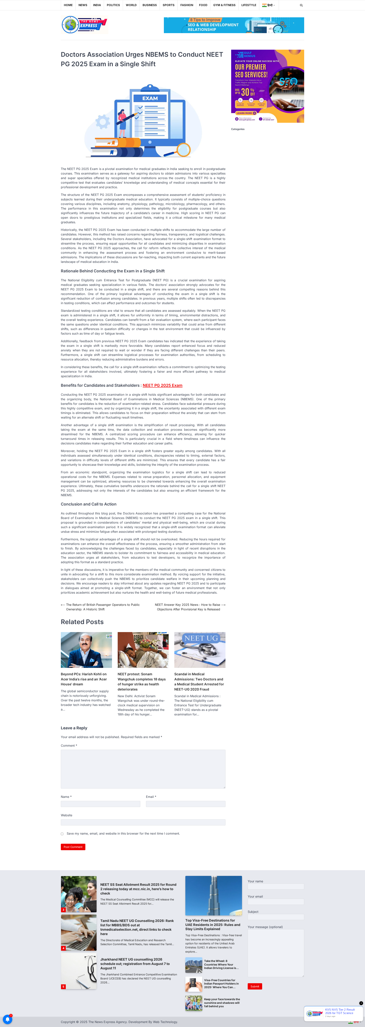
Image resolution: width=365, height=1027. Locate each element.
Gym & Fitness (224, 5)
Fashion (186, 5)
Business (150, 5)
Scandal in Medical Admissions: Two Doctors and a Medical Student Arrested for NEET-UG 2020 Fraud (199, 681)
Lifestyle (248, 5)
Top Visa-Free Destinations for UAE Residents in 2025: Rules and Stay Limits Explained (212, 924)
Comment (69, 745)
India (97, 5)
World (131, 5)
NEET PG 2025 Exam (162, 385)
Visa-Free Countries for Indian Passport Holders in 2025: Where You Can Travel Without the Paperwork (221, 987)
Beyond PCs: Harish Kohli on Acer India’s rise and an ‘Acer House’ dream (84, 679)
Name (66, 797)
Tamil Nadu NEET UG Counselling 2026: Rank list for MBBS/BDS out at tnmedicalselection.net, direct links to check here (137, 888)
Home (68, 5)
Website (66, 815)
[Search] (301, 5)
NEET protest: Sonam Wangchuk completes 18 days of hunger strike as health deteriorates (142, 681)
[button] (269, 5)
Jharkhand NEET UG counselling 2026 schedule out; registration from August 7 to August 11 (135, 925)
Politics (113, 5)
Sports (169, 5)
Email (151, 797)
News (83, 5)
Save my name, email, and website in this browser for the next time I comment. (123, 833)
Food (203, 5)
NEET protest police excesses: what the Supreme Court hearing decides (132, 966)
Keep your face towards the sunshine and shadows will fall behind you (222, 1002)
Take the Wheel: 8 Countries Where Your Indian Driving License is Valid (220, 966)
